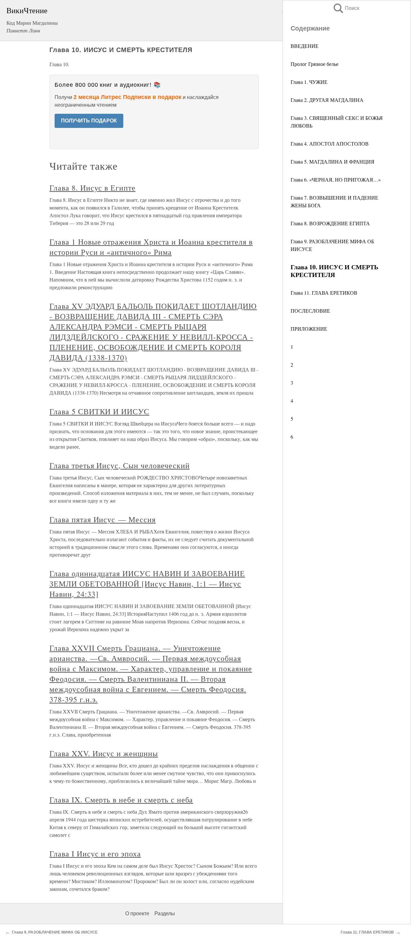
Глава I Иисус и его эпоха (95, 853)
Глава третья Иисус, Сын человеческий (119, 465)
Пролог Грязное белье (314, 63)
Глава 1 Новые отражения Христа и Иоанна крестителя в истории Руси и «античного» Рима (151, 247)
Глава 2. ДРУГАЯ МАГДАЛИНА (327, 99)
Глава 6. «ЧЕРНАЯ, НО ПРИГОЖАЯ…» (336, 179)
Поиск (346, 8)
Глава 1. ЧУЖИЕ (309, 81)
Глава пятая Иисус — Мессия (102, 519)
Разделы (164, 913)
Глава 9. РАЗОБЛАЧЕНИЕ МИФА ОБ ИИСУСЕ (55, 932)
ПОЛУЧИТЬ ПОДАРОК (89, 120)
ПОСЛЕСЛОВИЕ (310, 310)
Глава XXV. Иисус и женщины (103, 753)
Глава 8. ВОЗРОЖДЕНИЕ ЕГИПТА (330, 223)
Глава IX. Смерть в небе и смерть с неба (121, 799)
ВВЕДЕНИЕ (305, 45)
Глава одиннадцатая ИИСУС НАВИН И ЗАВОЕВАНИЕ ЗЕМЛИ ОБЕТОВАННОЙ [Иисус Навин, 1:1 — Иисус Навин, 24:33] (147, 583)
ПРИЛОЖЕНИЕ (309, 328)
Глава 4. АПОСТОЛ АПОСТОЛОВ (330, 143)
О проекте (137, 913)
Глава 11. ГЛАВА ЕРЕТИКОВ (324, 292)
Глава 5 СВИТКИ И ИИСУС (99, 411)
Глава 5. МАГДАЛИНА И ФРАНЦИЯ (332, 161)
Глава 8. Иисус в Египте (92, 188)
